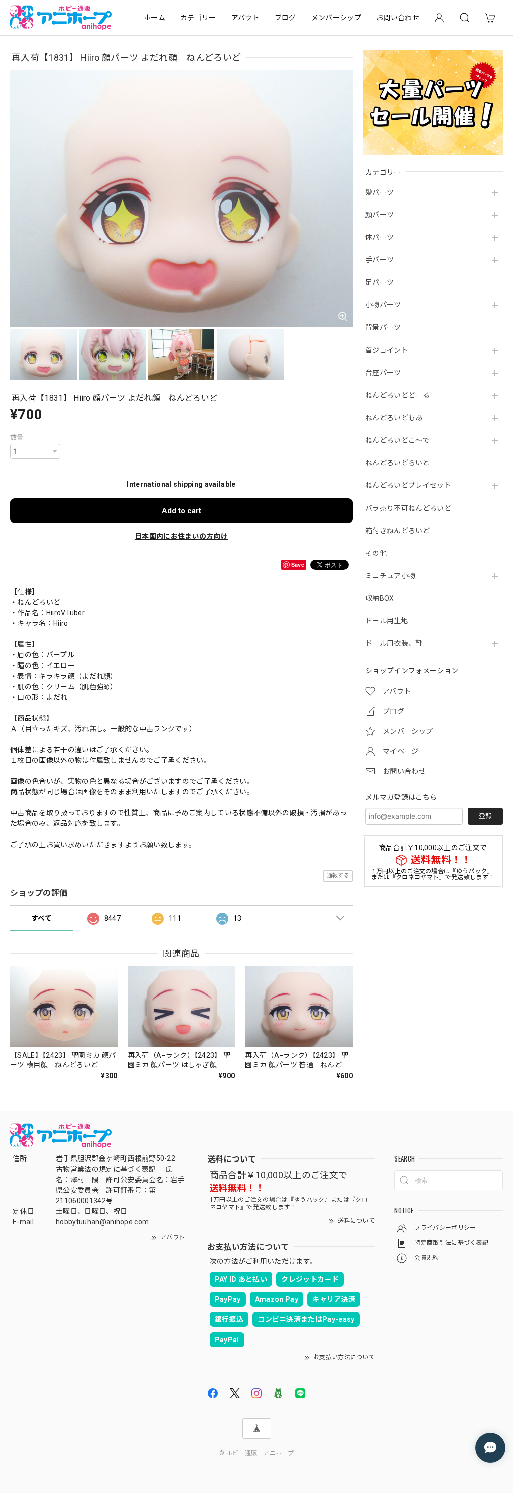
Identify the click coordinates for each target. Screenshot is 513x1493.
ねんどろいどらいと (397, 463)
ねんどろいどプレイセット (408, 485)
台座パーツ (383, 373)
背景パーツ (383, 327)
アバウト (245, 18)
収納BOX (379, 598)
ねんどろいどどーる (397, 395)
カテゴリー (198, 18)
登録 (485, 816)
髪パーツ (379, 192)
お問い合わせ (397, 18)
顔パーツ (379, 215)
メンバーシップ (336, 18)
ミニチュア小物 (390, 576)
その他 (376, 553)
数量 (17, 437)
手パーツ (379, 260)
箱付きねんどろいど (397, 531)
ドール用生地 (386, 621)
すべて (41, 918)
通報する (338, 875)
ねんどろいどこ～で (397, 440)
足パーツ (379, 282)
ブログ (285, 18)
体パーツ (379, 237)
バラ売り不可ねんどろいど (408, 508)
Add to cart (181, 510)
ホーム (154, 18)
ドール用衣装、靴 (394, 643)
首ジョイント (386, 350)
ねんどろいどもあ (394, 418)
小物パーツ (383, 305)
